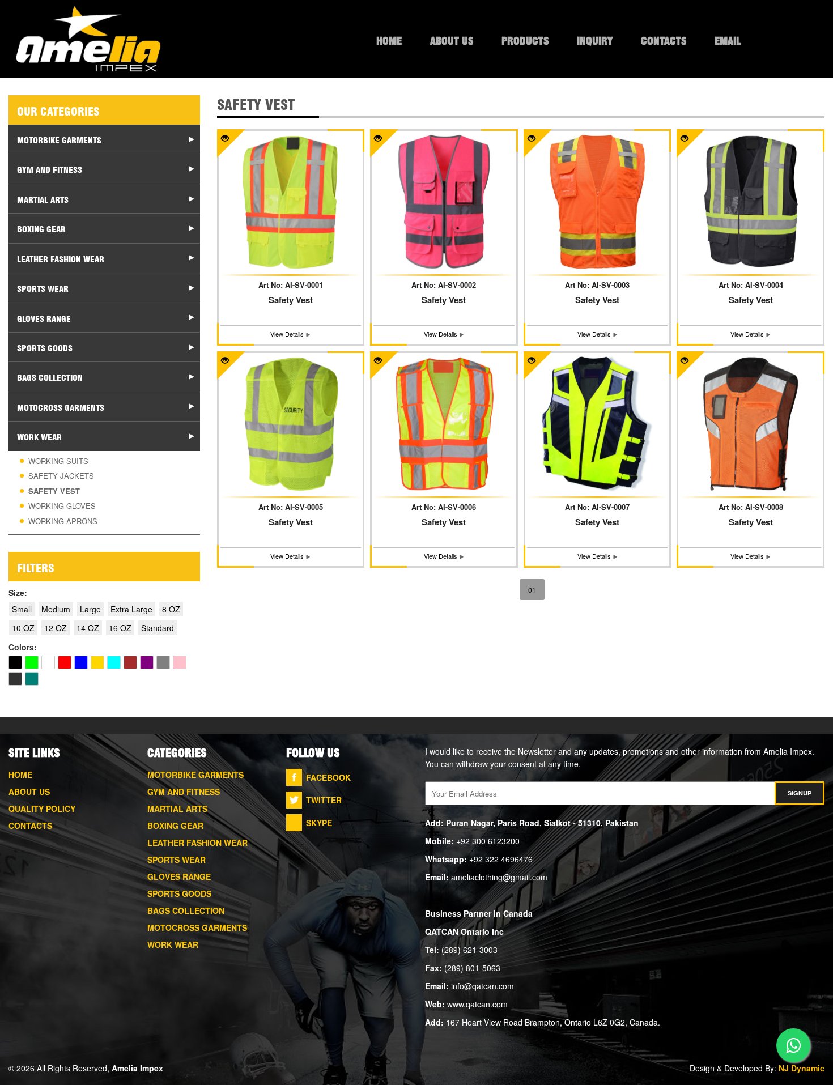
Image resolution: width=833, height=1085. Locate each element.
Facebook (328, 777)
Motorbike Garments (195, 774)
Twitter (324, 800)
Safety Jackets (61, 475)
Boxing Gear (175, 825)
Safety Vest (54, 491)
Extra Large (131, 609)
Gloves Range (179, 876)
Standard (157, 627)
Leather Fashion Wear (197, 842)
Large (90, 609)
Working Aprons (62, 521)
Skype (319, 822)
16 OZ (120, 627)
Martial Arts (177, 808)
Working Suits (58, 461)
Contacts (663, 39)
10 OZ (23, 627)
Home (389, 39)
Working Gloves (62, 505)
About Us (451, 39)
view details (287, 333)
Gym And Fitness (183, 791)
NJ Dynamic (801, 1068)
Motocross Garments (197, 927)
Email (728, 39)
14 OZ (87, 627)
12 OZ (55, 627)
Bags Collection (185, 910)
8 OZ (171, 609)
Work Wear (172, 944)
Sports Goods (179, 893)
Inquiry (595, 39)
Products (525, 39)
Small (22, 609)
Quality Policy (41, 808)
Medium (55, 609)
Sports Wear (176, 859)
